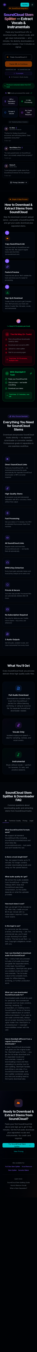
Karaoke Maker (23, 1170)
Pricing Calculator (18, 182)
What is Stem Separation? (18, 1188)
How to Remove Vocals (18, 1185)
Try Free (24, 4)
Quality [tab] (18, 821)
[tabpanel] (18, 954)
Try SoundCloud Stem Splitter (17, 1145)
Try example (19, 73)
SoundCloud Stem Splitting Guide (18, 1182)
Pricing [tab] (25, 821)
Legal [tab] (31, 821)
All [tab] (5, 821)
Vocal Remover (27, 1166)
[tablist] (18, 821)
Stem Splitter (12, 1170)
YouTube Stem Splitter (12, 1166)
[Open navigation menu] (32, 4)
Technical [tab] (12, 821)
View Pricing (18, 1151)
